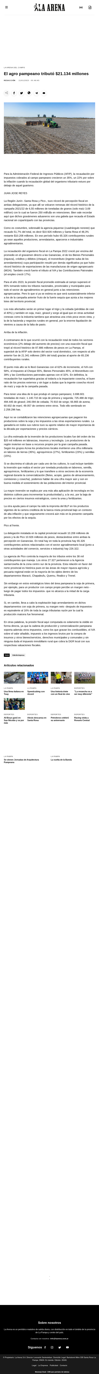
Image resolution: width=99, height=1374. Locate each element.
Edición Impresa (18, 655)
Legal (34, 1365)
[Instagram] (52, 1348)
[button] (14, 93)
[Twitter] (60, 1347)
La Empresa (43, 1365)
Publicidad (54, 1365)
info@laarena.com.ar (59, 1339)
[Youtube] (67, 1347)
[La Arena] (49, 7)
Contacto (63, 1365)
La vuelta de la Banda (61, 760)
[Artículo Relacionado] (14, 678)
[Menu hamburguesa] (7, 7)
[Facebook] (45, 1348)
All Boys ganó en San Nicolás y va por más (14, 720)
